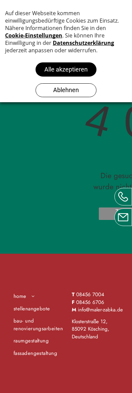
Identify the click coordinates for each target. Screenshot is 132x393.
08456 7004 (90, 294)
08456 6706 (90, 302)
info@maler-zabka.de (100, 309)
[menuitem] (40, 296)
